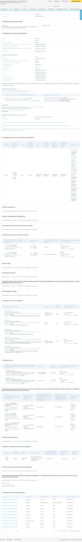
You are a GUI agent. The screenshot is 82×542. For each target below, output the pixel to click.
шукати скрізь (56, 6)
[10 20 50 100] (5, 531)
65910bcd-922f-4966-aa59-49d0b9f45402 (10, 517)
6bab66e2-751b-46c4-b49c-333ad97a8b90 (10, 523)
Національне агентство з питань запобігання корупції (72, 539)
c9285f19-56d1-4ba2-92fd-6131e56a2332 (9, 502)
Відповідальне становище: (62, 9)
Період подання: (42, 9)
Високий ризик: (51, 9)
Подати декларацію (76, 1)
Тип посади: (24, 9)
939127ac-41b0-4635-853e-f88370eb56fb (9, 505)
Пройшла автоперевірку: (75, 9)
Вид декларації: (4, 9)
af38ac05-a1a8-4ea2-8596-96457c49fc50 (9, 511)
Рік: (10, 9)
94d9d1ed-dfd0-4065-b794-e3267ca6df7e (9, 514)
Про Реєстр (50, 1)
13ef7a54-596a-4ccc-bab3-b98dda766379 (10, 526)
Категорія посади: (32, 9)
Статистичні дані (65, 1)
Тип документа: (16, 9)
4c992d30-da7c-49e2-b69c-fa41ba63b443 (10, 499)
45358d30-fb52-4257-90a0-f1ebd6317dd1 (9, 508)
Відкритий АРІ (57, 1)
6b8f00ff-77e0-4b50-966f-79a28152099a (9, 520)
